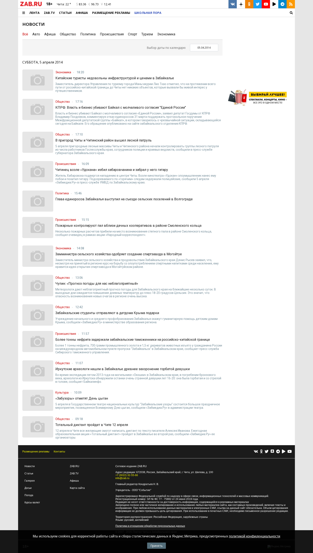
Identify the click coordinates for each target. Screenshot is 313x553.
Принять (156, 546)
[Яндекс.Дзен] (272, 451)
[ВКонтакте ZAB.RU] (232, 4)
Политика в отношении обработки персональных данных (150, 525)
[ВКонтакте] (256, 451)
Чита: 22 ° (64, 4)
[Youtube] (289, 451)
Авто (36, 34)
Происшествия (112, 34)
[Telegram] (278, 451)
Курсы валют (32, 502)
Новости (29, 466)
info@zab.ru (122, 478)
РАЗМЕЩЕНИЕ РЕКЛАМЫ (111, 13)
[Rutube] (283, 451)
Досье (28, 488)
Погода (28, 495)
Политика (88, 34)
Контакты (59, 451)
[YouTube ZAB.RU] (266, 4)
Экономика (166, 34)
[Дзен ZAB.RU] (241, 4)
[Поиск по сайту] (229, 13)
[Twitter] (267, 451)
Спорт (132, 34)
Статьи (65, 13)
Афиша (82, 13)
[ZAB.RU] (31, 5)
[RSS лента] (291, 4)
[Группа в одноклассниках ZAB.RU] (249, 4)
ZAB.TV (49, 13)
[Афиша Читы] (259, 107)
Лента (34, 13)
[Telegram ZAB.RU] (282, 4)
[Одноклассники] (261, 451)
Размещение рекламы (35, 451)
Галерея (29, 480)
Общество (68, 34)
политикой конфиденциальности (254, 536)
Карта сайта (77, 488)
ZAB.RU (74, 466)
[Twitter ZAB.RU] (257, 4)
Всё (25, 34)
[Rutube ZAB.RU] (274, 4)
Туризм (147, 34)
